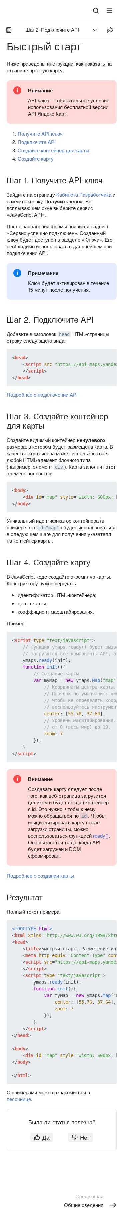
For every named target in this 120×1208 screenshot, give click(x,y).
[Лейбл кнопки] (109, 10)
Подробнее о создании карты (40, 875)
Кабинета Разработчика (83, 194)
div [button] (59, 467)
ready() (101, 835)
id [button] (84, 816)
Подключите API (37, 141)
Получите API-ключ (40, 133)
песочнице (19, 1098)
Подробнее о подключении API (42, 394)
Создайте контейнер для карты (53, 150)
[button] (96, 357)
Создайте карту (36, 158)
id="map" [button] (48, 527)
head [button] (64, 334)
